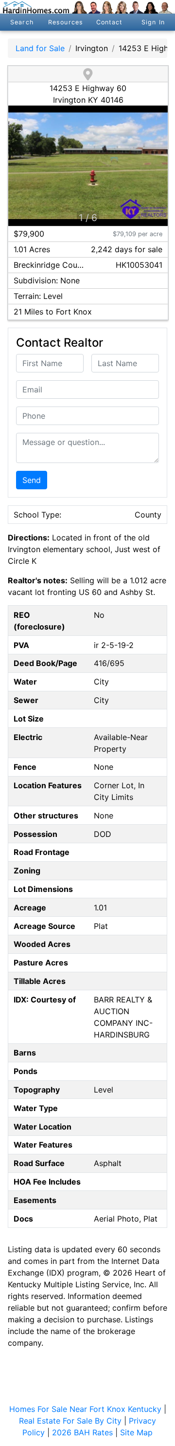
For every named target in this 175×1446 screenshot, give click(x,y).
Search (22, 22)
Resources (65, 22)
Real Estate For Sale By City (70, 1421)
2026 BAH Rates (82, 1432)
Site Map (136, 1432)
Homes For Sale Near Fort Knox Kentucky (85, 1409)
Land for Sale (40, 48)
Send (31, 480)
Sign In (153, 22)
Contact (109, 22)
